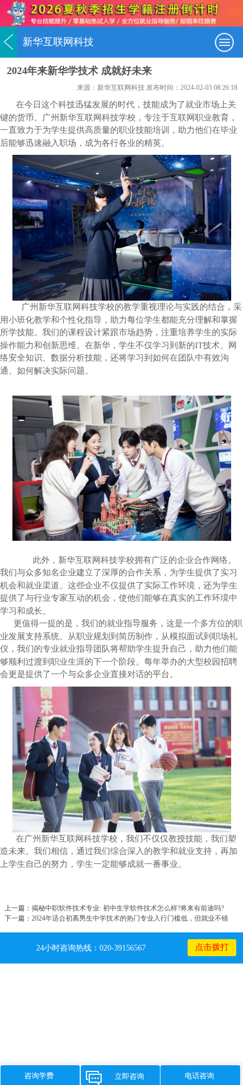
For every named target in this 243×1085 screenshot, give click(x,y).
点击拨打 (212, 947)
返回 (8, 42)
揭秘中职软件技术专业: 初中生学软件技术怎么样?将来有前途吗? (128, 908)
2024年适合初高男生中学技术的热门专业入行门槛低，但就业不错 (130, 918)
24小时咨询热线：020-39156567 (91, 947)
